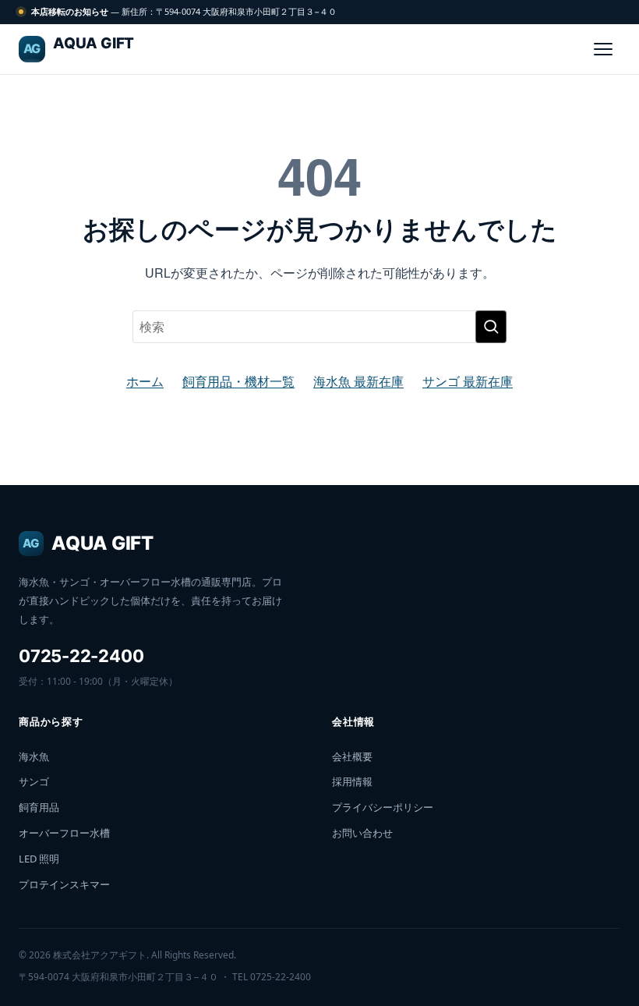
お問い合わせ (362, 833)
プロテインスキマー (64, 884)
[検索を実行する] (491, 326)
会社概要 (352, 756)
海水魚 (34, 756)
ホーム (145, 381)
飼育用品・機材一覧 (238, 381)
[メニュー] (603, 49)
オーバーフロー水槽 (64, 833)
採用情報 (352, 781)
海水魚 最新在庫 (358, 381)
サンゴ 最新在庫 (467, 381)
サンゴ (34, 781)
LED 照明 (39, 859)
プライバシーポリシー (382, 807)
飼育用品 (39, 807)
